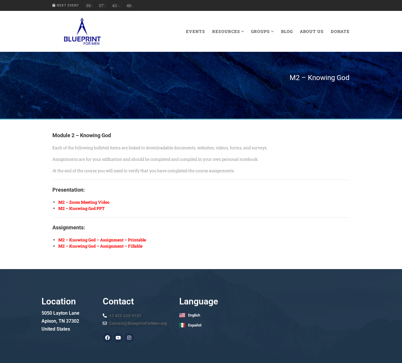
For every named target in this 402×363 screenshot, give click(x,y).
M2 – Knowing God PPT (81, 208)
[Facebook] (107, 337)
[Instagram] (129, 337)
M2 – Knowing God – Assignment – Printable (102, 240)
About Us (312, 31)
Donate (340, 31)
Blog (287, 31)
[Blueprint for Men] (82, 31)
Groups (260, 31)
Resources (226, 31)
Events (195, 31)
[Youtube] (118, 337)
